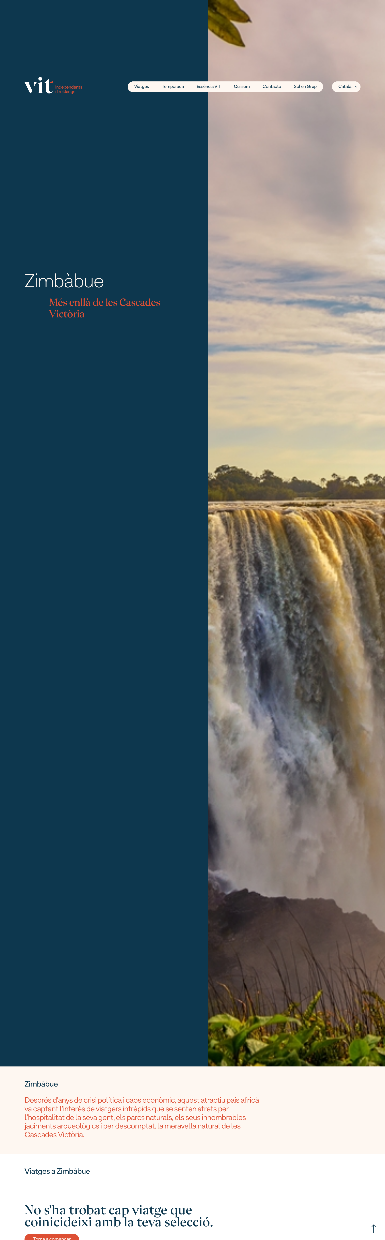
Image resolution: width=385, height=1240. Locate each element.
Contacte (272, 87)
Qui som (242, 87)
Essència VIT (209, 87)
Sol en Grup (305, 87)
